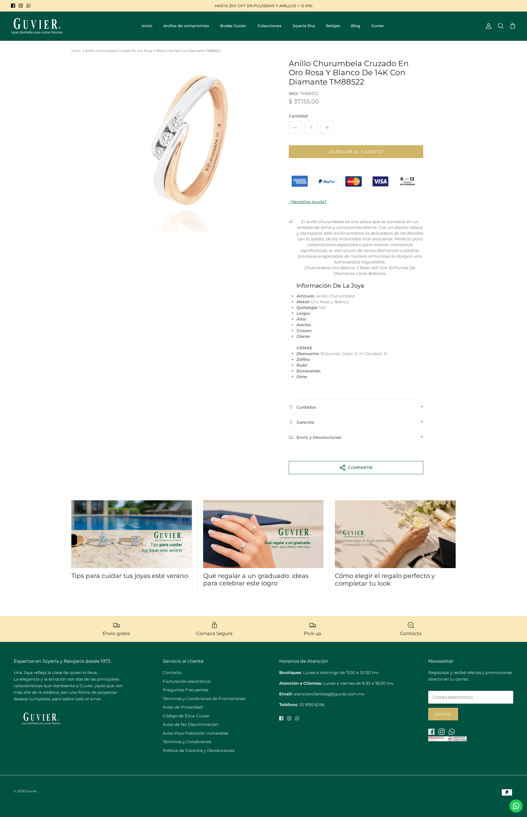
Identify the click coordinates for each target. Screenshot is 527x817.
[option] (190, 145)
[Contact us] (516, 806)
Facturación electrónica (187, 681)
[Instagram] (21, 6)
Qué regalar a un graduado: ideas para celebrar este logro (256, 579)
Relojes (333, 25)
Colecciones (269, 25)
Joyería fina (303, 25)
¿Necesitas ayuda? (308, 201)
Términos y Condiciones (187, 741)
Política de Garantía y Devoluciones (198, 750)
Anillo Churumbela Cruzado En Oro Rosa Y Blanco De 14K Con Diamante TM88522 (153, 51)
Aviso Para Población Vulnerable (195, 733)
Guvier (377, 25)
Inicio (147, 25)
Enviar (443, 714)
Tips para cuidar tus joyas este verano (129, 576)
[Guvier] (37, 26)
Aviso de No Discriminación (190, 724)
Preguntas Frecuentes (185, 689)
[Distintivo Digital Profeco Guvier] (447, 739)
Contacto (172, 672)
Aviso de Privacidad (183, 707)
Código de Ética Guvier (186, 715)
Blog (355, 25)
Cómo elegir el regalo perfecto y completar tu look (385, 579)
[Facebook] (13, 6)
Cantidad (298, 116)
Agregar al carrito (356, 151)
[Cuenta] (487, 26)
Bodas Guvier (233, 25)
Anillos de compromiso (186, 25)
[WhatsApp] (28, 6)
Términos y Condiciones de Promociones (204, 698)
